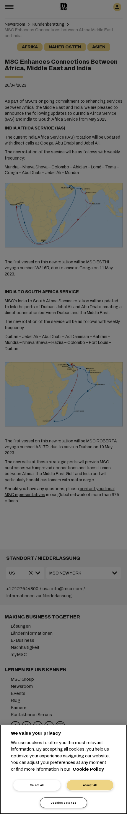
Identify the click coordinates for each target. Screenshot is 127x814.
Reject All (37, 785)
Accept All (90, 785)
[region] (63, 769)
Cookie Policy (88, 769)
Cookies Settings (63, 802)
